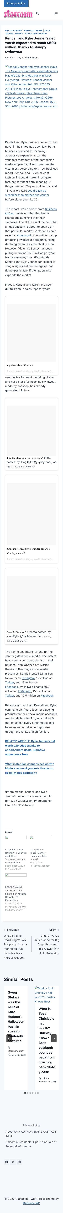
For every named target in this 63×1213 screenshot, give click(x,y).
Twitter (9, 682)
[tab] (25, 1093)
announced (23, 235)
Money (19, 33)
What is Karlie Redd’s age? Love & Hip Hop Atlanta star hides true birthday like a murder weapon (15, 944)
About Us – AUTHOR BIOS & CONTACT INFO (30, 1134)
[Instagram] (19, 1162)
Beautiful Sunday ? (16, 632)
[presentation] (47, 994)
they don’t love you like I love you (23, 458)
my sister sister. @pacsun (20, 365)
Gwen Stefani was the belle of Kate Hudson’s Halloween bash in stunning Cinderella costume (16, 1017)
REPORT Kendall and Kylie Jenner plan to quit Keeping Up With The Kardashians (15, 894)
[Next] (54, 1038)
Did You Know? (13, 30)
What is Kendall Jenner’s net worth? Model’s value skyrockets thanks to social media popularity (29, 768)
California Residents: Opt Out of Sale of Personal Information (31, 1144)
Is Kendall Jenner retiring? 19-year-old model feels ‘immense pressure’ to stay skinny (16, 856)
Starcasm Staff (16, 1051)
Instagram (28, 678)
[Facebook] (6, 1162)
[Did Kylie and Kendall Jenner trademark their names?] (40, 842)
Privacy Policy (16, 3)
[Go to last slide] (9, 1038)
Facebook (11, 686)
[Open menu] (56, 13)
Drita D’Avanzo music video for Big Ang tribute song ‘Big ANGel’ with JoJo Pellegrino (46, 942)
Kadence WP (31, 1203)
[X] (13, 1162)
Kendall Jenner (33, 30)
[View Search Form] (37, 13)
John (10, 57)
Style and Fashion (36, 33)
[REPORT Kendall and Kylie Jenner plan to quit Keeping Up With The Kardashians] (16, 879)
